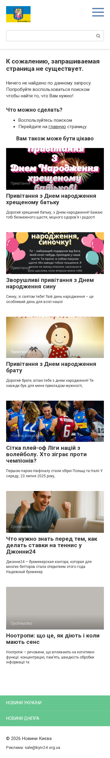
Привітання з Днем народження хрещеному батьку (51, 199)
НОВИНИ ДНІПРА (22, 718)
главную (57, 126)
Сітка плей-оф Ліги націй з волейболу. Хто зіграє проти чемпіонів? (46, 454)
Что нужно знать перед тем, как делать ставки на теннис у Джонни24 (51, 545)
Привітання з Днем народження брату (51, 367)
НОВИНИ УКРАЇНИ (24, 702)
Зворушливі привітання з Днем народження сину (50, 283)
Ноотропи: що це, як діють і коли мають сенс (53, 638)
